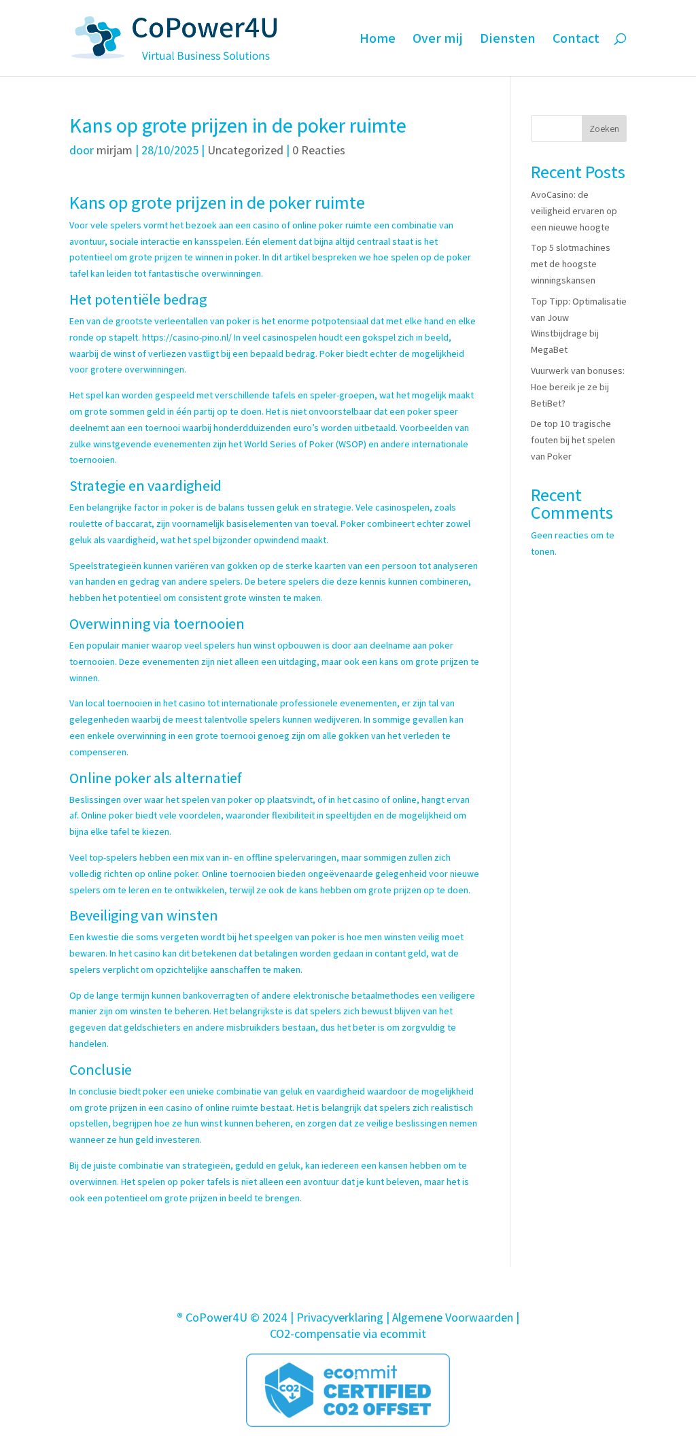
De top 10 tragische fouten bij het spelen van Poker (573, 439)
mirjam (115, 150)
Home (378, 40)
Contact (576, 40)
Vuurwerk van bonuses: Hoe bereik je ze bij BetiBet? (578, 386)
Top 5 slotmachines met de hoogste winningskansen (570, 263)
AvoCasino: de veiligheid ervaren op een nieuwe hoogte (574, 210)
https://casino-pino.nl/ (187, 337)
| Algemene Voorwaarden (449, 1317)
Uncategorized (245, 150)
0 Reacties (318, 150)
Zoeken (604, 128)
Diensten (508, 40)
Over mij (438, 40)
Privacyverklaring (339, 1317)
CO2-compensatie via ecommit (348, 1333)
